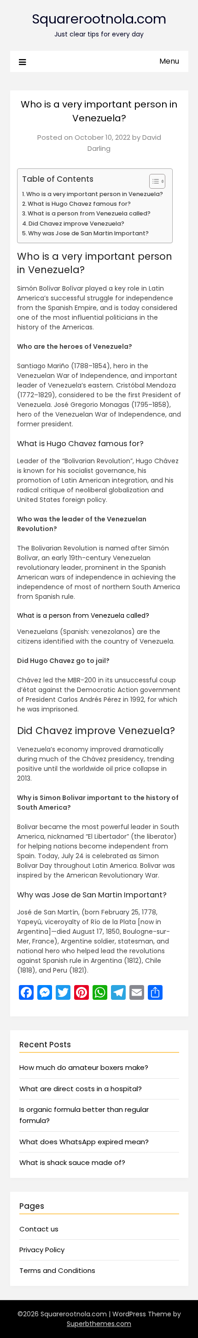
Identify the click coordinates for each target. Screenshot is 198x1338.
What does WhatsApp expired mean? (84, 1142)
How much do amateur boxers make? (83, 1067)
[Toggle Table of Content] (152, 181)
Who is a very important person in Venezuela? (94, 194)
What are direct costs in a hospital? (80, 1088)
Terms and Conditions (57, 1270)
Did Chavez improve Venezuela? (76, 223)
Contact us (38, 1229)
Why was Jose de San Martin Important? (88, 233)
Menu (169, 61)
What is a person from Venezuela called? (89, 213)
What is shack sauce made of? (72, 1162)
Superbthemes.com (99, 1323)
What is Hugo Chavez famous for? (79, 204)
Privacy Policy (41, 1249)
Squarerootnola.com (99, 19)
